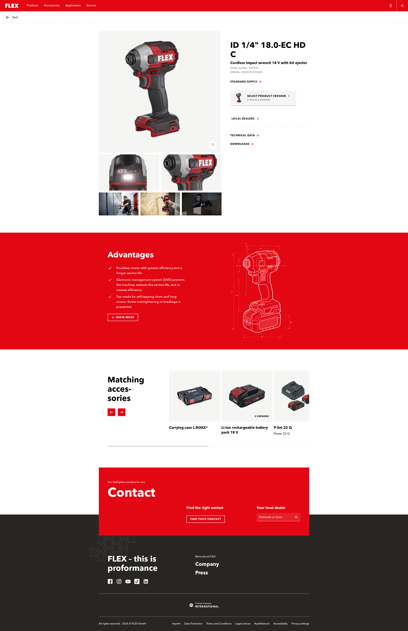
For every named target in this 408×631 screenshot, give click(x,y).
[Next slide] (121, 412)
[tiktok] (136, 581)
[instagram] (119, 581)
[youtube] (128, 581)
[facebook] (110, 581)
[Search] (402, 5)
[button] (246, 81)
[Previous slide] (111, 412)
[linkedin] (145, 581)
